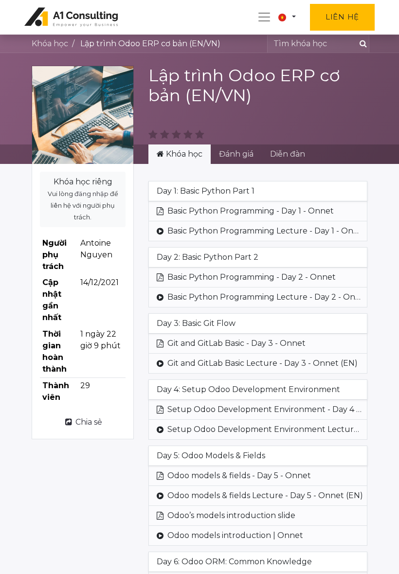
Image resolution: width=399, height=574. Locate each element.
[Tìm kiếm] (361, 44)
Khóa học (50, 43)
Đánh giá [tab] (236, 154)
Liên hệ (342, 16)
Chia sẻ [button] (87, 422)
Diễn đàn (287, 154)
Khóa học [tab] (183, 154)
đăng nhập (91, 193)
